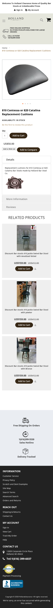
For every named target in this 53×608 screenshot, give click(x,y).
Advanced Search (10, 496)
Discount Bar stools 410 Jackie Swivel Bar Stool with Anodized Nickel (26, 254)
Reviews (11, 207)
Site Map (7, 488)
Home (4, 48)
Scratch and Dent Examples (15, 484)
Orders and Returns (12, 500)
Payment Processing (12, 576)
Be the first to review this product (17, 124)
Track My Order (10, 535)
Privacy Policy (9, 480)
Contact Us (8, 516)
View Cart (7, 531)
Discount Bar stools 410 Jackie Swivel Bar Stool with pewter (26, 311)
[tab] (26, 159)
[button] (23, 104)
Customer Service (11, 476)
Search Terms (9, 492)
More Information (16, 199)
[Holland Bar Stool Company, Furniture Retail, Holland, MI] (13, 584)
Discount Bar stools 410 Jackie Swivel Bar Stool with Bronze (26, 367)
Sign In (19, 10)
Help (5, 539)
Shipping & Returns (12, 512)
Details (10, 159)
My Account (33, 10)
